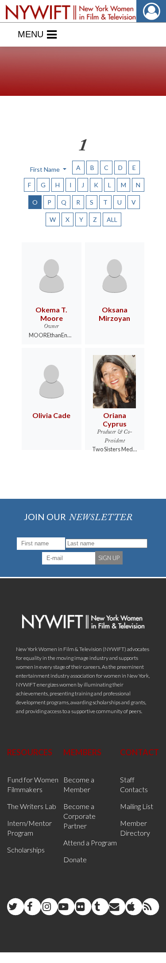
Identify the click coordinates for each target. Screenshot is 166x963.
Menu (30, 34)
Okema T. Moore (51, 313)
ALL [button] (112, 219)
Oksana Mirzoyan (114, 313)
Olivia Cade (51, 415)
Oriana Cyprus (115, 419)
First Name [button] (45, 169)
